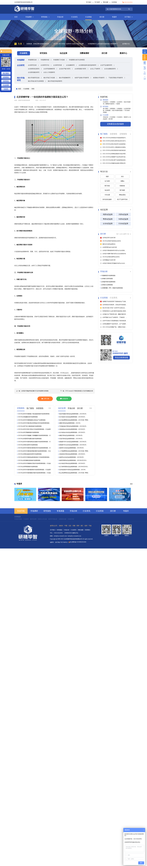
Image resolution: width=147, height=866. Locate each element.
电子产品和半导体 (122, 199)
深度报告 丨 (113, 108)
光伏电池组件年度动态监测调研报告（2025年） (73, 469)
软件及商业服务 (107, 199)
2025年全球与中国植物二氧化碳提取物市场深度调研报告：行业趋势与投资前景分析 (33, 414)
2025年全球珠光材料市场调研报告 (28, 445)
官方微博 (97, 2)
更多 (50, 408)
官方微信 (88, 2)
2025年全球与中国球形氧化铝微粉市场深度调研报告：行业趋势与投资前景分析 (34, 442)
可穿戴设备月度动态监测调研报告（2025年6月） (73, 426)
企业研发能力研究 (80, 68)
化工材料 (107, 181)
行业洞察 (6, 85)
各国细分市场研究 (99, 77)
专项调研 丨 (113, 102)
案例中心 (123, 53)
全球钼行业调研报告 (107, 284)
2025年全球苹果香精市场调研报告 (28, 466)
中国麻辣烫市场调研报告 (108, 275)
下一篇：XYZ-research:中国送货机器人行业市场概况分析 (76, 391)
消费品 (122, 181)
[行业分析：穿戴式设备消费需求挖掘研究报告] (96, 494)
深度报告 (6, 81)
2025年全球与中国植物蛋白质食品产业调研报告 (32, 420)
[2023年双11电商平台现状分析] (120, 494)
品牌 (124, 234)
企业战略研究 (70, 65)
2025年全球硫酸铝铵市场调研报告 (28, 417)
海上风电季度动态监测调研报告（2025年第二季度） (74, 473)
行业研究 (26, 519)
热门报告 (6, 73)
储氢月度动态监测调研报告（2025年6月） (71, 435)
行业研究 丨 (106, 102)
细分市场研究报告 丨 (118, 110)
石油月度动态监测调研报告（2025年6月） (71, 438)
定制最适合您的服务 (115, 124)
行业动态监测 (123, 223)
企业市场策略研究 (49, 68)
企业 (121, 234)
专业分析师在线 (121, 358)
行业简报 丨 (113, 117)
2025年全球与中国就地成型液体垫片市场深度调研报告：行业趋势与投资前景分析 (34, 457)
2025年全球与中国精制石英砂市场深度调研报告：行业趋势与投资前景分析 (34, 463)
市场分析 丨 (106, 117)
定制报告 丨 (120, 108)
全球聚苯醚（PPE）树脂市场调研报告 (112, 288)
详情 (32, 89)
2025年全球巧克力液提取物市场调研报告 (30, 426)
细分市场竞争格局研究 (55, 81)
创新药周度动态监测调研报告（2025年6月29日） (73, 460)
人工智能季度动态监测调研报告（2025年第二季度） (74, 451)
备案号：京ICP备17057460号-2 (59, 542)
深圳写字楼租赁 (52, 519)
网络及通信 (122, 195)
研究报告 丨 (60, 530)
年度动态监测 (123, 219)
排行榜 (101, 17)
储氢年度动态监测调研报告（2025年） (70, 423)
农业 (122, 176)
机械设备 (122, 185)
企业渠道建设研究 (33, 72)
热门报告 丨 (106, 108)
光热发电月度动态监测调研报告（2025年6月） (72, 454)
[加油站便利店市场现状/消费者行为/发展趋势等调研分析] (73, 494)
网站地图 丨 (81, 530)
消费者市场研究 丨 (110, 104)
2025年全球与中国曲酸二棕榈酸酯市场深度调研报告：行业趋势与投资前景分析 (34, 435)
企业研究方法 (45, 65)
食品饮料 (107, 190)
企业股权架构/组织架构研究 (87, 65)
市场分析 (60, 17)
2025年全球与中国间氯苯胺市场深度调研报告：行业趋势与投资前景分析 (34, 469)
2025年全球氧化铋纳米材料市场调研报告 (30, 454)
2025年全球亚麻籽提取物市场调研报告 (29, 460)
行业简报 (88, 17)
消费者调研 (84, 53)
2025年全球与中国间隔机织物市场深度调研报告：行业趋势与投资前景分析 (34, 473)
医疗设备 (107, 185)
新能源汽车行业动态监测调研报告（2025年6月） (73, 441)
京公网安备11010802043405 (78, 542)
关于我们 (127, 17)
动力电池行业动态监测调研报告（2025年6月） (72, 417)
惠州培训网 (33, 519)
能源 (107, 176)
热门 (118, 234)
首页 (16, 17)
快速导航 (21, 511)
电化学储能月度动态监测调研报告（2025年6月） (73, 414)
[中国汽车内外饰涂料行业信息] (49, 494)
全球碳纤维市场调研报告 (108, 281)
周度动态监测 (107, 214)
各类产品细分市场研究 (82, 77)
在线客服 (114, 2)
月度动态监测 (123, 214)
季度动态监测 (107, 219)
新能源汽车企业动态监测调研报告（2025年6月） (73, 445)
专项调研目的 (32, 60)
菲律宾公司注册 (42, 519)
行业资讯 (74, 17)
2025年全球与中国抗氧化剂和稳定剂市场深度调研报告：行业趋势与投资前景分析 (34, 423)
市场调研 (28, 17)
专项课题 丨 (108, 110)
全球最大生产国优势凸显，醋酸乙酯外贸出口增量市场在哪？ (111, 44)
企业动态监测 (107, 223)
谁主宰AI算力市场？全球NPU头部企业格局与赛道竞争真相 (42, 44)
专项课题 (60, 511)
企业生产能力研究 (64, 68)
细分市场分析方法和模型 (36, 81)
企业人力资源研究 (49, 72)
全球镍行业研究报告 (107, 278)
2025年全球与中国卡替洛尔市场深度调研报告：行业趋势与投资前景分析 (34, 429)
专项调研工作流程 (59, 60)
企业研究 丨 (120, 102)
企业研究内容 (57, 65)
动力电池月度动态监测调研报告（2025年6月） (72, 463)
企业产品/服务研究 (106, 65)
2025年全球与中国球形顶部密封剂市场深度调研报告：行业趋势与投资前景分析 (34, 448)
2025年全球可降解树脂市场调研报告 (28, 432)
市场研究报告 (18, 519)
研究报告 (44, 17)
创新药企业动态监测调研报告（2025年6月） (72, 457)
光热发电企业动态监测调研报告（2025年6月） (72, 429)
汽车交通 (107, 195)
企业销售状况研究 (33, 68)
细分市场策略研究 (64, 77)
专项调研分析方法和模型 (77, 60)
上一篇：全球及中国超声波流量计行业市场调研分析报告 (32, 391)
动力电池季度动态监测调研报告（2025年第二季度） (74, 420)
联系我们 (87, 530)
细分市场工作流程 (49, 77)
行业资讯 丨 (120, 117)
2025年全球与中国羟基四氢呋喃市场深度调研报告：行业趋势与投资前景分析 (34, 451)
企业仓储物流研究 (110, 68)
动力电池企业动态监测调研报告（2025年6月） (72, 432)
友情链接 (17, 516)
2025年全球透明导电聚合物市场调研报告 (30, 438)
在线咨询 (65, 398)
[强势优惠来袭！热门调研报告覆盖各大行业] (25, 494)
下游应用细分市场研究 (116, 77)
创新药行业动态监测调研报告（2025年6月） (72, 448)
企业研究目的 (32, 65)
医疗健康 (122, 190)
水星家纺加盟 (62, 519)
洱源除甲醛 (71, 519)
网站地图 (105, 2)
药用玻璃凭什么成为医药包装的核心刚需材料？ (76, 44)
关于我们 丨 (53, 530)
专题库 (114, 17)
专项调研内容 (45, 60)
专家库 (118, 104)
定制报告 (6, 77)
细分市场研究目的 (33, 77)
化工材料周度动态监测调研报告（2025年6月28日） (74, 466)
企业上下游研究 (95, 68)
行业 (127, 234)
